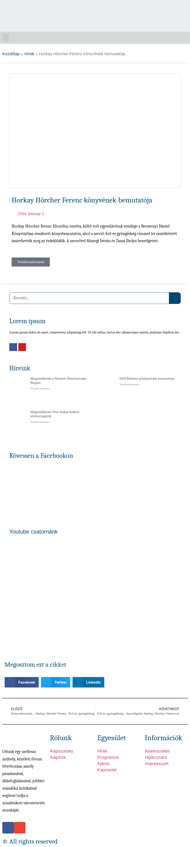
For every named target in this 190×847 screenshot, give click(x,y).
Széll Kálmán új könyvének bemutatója (147, 378)
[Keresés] (174, 298)
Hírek (29, 54)
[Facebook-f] (172, 8)
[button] (5, 38)
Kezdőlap (11, 54)
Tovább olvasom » (40, 388)
